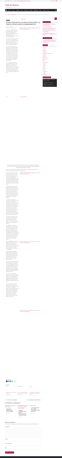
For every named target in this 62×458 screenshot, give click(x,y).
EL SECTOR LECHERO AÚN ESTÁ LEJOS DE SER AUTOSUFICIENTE (22, 393)
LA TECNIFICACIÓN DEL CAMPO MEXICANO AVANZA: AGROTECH (35, 409)
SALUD (40, 10)
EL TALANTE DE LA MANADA (47, 26)
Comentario (7, 426)
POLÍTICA (13, 10)
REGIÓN (9, 10)
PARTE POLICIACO (45, 62)
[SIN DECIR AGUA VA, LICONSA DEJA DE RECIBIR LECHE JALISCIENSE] (34, 389)
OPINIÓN (31, 10)
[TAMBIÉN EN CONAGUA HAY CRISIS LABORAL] (10, 405)
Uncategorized (45, 74)
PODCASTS (44, 63)
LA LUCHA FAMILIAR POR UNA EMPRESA (33, 399)
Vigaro (11, 26)
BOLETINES (44, 47)
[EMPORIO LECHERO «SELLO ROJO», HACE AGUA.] (11, 389)
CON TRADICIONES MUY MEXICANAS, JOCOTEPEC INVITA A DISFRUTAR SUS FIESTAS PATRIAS (50, 34)
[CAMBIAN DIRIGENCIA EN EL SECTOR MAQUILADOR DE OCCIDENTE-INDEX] (23, 405)
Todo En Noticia (12, 5)
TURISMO (44, 72)
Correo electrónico (8, 443)
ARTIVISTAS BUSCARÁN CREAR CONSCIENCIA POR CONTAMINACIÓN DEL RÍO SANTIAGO (49, 41)
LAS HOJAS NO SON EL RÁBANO (11, 399)
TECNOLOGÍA (26, 10)
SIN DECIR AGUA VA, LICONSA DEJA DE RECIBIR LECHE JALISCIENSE (34, 393)
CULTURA (44, 10)
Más (48, 10)
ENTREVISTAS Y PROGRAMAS (47, 53)
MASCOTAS (44, 56)
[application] (50, 83)
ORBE (22, 10)
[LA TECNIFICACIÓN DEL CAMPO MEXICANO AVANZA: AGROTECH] (33, 405)
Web (6, 447)
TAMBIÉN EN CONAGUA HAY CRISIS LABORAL (9, 410)
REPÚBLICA (17, 10)
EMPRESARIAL (36, 10)
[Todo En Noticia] (6, 10)
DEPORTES (44, 50)
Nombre (6, 439)
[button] (49, 10)
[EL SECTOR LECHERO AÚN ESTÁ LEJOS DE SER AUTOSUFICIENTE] (23, 389)
